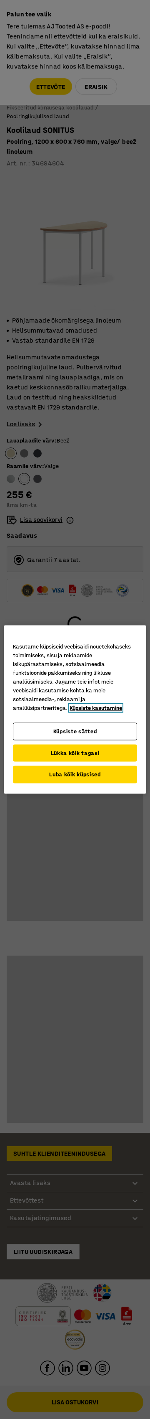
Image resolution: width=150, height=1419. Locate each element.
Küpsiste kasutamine (96, 708)
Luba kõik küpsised (75, 774)
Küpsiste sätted (75, 731)
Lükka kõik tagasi (75, 752)
